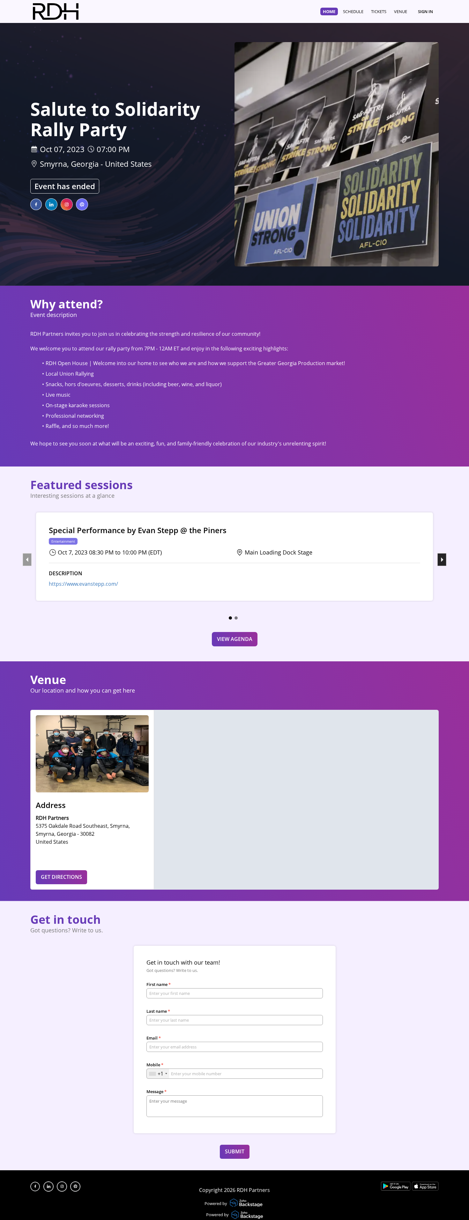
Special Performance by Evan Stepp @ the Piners (138, 530)
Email (153, 1037)
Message (156, 1091)
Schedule (353, 11)
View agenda (234, 639)
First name (158, 984)
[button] (230, 618)
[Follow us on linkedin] (51, 204)
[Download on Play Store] (396, 1188)
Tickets (378, 11)
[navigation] (365, 11)
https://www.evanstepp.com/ (83, 583)
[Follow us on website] (82, 204)
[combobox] (158, 1073)
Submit (234, 1151)
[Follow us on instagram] (66, 204)
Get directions (61, 876)
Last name (158, 1011)
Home (329, 11)
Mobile (154, 1064)
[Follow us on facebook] (36, 204)
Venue (400, 11)
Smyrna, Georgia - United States (96, 164)
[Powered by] (247, 1203)
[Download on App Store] (425, 1188)
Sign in (425, 11)
